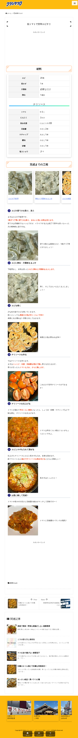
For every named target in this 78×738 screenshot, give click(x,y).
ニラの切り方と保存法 (26, 639)
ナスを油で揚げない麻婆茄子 (29, 653)
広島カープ (11, 716)
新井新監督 (11, 718)
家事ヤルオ (19, 13)
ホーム (9, 13)
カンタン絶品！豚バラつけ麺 (29, 679)
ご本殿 (36, 718)
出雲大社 (37, 716)
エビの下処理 (13, 198)
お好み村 (64, 718)
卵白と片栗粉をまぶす (43, 198)
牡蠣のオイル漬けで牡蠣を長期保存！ (32, 666)
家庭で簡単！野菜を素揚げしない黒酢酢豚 (34, 626)
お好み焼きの (65, 716)
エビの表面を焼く (69, 198)
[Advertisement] (39, 47)
